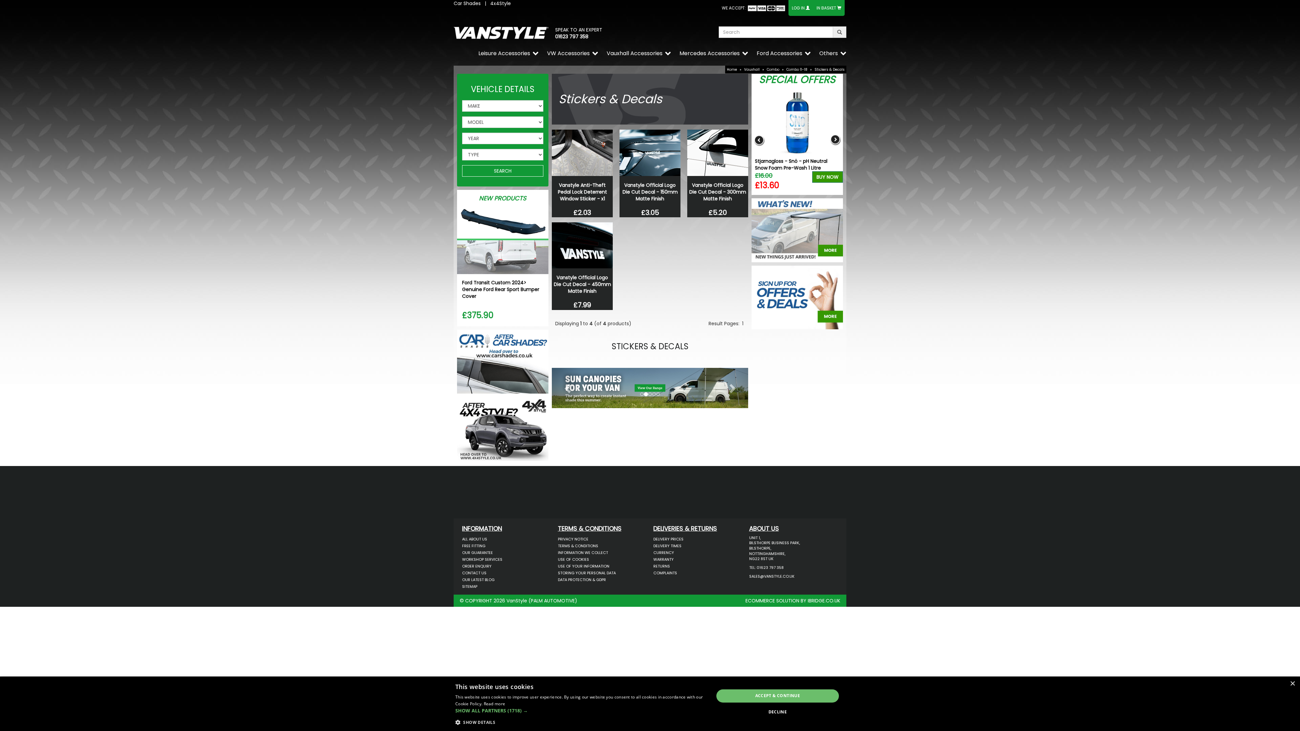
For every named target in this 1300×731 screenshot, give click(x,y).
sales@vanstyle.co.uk (772, 576)
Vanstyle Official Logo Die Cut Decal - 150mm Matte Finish (650, 192)
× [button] (1292, 683)
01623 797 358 (571, 36)
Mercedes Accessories (709, 53)
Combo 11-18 (796, 69)
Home (732, 69)
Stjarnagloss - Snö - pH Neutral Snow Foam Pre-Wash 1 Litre (791, 164)
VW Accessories (568, 53)
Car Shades (467, 3)
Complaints (665, 573)
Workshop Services (482, 559)
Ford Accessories (779, 53)
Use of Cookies (573, 559)
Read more (494, 704)
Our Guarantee (477, 552)
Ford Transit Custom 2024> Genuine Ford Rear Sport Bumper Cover (500, 289)
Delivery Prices (668, 539)
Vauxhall (752, 69)
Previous (759, 140)
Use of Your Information (583, 566)
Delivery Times (667, 546)
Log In (798, 8)
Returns (661, 566)
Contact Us (474, 573)
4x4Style (500, 3)
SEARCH (503, 171)
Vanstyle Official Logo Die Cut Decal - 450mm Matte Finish (582, 284)
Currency (663, 552)
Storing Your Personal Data (587, 573)
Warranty (663, 559)
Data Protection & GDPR (582, 579)
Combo (773, 69)
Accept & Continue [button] (777, 696)
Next (835, 140)
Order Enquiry (477, 566)
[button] (566, 386)
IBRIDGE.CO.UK (824, 600)
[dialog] (650, 704)
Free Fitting (473, 546)
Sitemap (469, 586)
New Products (502, 198)
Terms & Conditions (578, 546)
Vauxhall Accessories (635, 53)
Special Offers (797, 79)
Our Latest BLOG (478, 579)
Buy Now (828, 177)
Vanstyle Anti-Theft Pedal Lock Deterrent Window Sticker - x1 (582, 192)
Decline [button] (777, 712)
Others (828, 53)
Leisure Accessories (504, 53)
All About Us (474, 539)
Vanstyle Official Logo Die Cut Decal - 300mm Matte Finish (717, 192)
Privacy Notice (573, 539)
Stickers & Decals (830, 69)
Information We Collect (583, 552)
